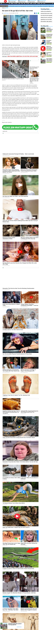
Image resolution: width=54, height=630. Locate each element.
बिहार (24, 3)
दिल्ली (22, 3)
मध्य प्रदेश (27, 3)
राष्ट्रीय (19, 3)
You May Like (44, 26)
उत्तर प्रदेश (15, 3)
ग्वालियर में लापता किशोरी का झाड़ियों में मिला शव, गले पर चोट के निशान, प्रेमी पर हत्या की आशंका (22, 56)
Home (3, 7)
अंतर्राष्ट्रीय (38, 3)
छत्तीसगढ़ (12, 3)
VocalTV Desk (6, 13)
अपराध (44, 3)
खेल (41, 3)
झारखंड (31, 3)
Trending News (45, 9)
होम (9, 3)
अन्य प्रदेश (34, 3)
